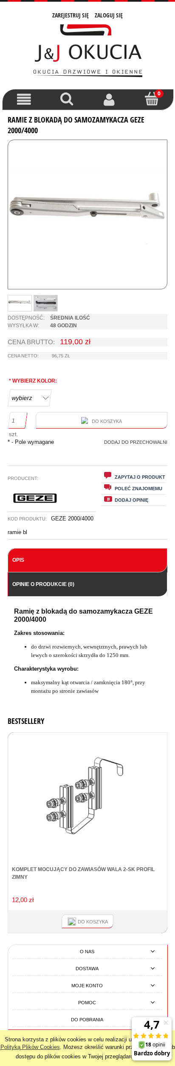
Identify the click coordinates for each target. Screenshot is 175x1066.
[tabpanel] (87, 651)
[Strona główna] (87, 49)
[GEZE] (36, 497)
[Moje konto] (109, 99)
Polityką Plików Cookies (30, 1047)
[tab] (87, 560)
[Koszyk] (152, 98)
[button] (24, 99)
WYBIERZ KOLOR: (33, 381)
